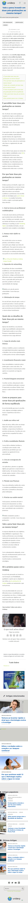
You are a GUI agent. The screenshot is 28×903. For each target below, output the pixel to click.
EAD (23, 153)
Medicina (6, 665)
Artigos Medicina (6, 715)
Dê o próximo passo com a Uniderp (13, 98)
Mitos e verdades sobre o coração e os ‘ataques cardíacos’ (12, 748)
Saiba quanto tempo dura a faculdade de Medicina (17, 817)
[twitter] (12, 882)
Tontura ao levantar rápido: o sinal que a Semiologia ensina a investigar (14, 720)
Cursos (5, 25)
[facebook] (9, 882)
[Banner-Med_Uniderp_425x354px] (14, 679)
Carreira (10, 800)
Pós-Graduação (7, 22)
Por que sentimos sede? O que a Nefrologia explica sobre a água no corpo (12, 777)
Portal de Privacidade (14, 891)
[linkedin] (19, 882)
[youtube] (16, 882)
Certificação (19, 22)
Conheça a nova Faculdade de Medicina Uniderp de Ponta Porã (16, 830)
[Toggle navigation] (25, 3)
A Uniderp (21, 824)
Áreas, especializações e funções (15, 798)
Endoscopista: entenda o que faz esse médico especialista (16, 804)
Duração (10, 814)
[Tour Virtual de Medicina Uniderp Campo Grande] (14, 260)
